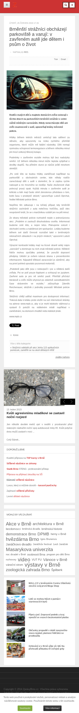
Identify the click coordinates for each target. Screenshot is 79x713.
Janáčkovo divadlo (18, 544)
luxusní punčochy (47, 485)
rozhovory (11, 559)
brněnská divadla (31, 528)
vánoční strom (14, 564)
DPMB (43, 534)
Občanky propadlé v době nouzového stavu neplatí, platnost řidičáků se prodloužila (48, 633)
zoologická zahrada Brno (28, 570)
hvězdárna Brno (22, 539)
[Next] (64, 402)
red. (26, 52)
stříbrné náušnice (25, 480)
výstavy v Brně (42, 564)
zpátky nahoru (62, 357)
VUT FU (37, 559)
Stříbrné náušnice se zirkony (22, 463)
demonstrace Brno (21, 534)
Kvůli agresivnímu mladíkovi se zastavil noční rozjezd (35, 415)
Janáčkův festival (42, 544)
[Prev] (71, 402)
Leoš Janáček (60, 544)
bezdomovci (13, 528)
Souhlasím (25, 708)
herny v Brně (58, 534)
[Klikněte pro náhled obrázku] (39, 88)
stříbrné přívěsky (25, 491)
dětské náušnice (21, 496)
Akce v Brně (18, 523)
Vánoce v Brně (55, 560)
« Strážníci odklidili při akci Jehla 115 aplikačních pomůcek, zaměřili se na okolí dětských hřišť (34, 348)
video (24, 559)
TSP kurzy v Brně (35, 458)
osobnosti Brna (36, 554)
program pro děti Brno (58, 554)
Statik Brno (13, 469)
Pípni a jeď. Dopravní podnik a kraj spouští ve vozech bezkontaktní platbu (49, 616)
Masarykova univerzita (29, 549)
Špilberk (56, 570)
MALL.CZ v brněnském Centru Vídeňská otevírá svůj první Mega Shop (50, 584)
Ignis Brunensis (48, 539)
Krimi (15, 335)
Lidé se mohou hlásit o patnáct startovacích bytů (44, 600)
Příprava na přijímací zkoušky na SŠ (24, 474)
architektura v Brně (48, 524)
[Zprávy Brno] (15, 6)
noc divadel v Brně (16, 554)
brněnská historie (52, 528)
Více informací (52, 708)
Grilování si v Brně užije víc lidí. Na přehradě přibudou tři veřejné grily (46, 647)
